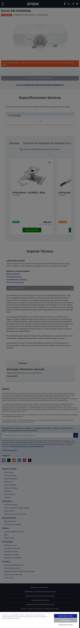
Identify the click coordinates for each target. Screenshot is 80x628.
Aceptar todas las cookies (65, 616)
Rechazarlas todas (65, 620)
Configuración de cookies (65, 624)
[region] (39, 620)
